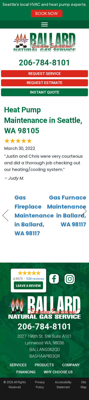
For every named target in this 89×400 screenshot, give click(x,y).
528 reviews (35, 278)
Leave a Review (28, 285)
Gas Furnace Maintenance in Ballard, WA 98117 (66, 211)
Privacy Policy (40, 385)
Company (71, 365)
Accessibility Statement (63, 385)
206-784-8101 (44, 62)
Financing (25, 372)
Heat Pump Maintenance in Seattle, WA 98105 (43, 120)
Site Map (84, 385)
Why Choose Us (58, 372)
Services (18, 365)
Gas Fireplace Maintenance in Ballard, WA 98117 (34, 215)
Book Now (46, 13)
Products (44, 365)
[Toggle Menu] (44, 24)
